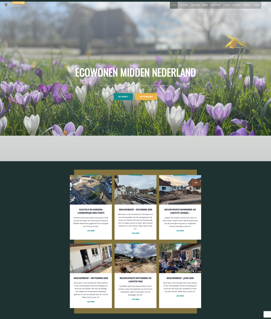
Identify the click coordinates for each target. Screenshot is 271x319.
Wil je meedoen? (146, 96)
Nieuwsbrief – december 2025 (135, 209)
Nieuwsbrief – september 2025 (91, 278)
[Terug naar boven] (262, 310)
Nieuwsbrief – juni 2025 (180, 278)
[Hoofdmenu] (265, 5)
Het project (123, 96)
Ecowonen (18, 2)
